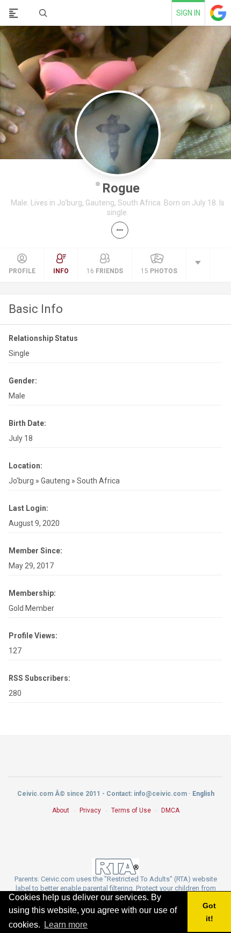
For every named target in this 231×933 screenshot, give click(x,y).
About (60, 810)
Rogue (121, 188)
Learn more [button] (66, 924)
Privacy (90, 810)
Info (61, 271)
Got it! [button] (209, 912)
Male (17, 395)
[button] (119, 230)
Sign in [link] (188, 13)
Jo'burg (21, 480)
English (203, 793)
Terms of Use (131, 810)
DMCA (170, 810)
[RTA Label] (115, 866)
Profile (22, 271)
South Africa (98, 480)
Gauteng (55, 480)
